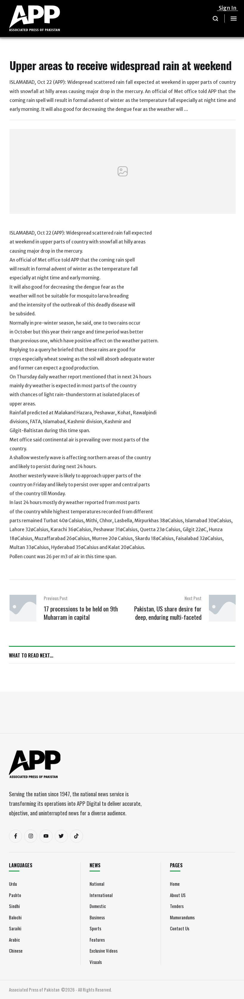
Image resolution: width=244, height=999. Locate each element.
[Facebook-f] (15, 836)
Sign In (228, 7)
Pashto (15, 895)
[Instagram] (30, 836)
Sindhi (14, 906)
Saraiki (15, 928)
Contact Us (179, 928)
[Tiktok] (76, 836)
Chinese (16, 950)
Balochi (15, 917)
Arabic (14, 939)
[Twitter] (61, 836)
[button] (215, 18)
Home (175, 883)
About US (178, 895)
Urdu (13, 883)
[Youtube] (45, 836)
